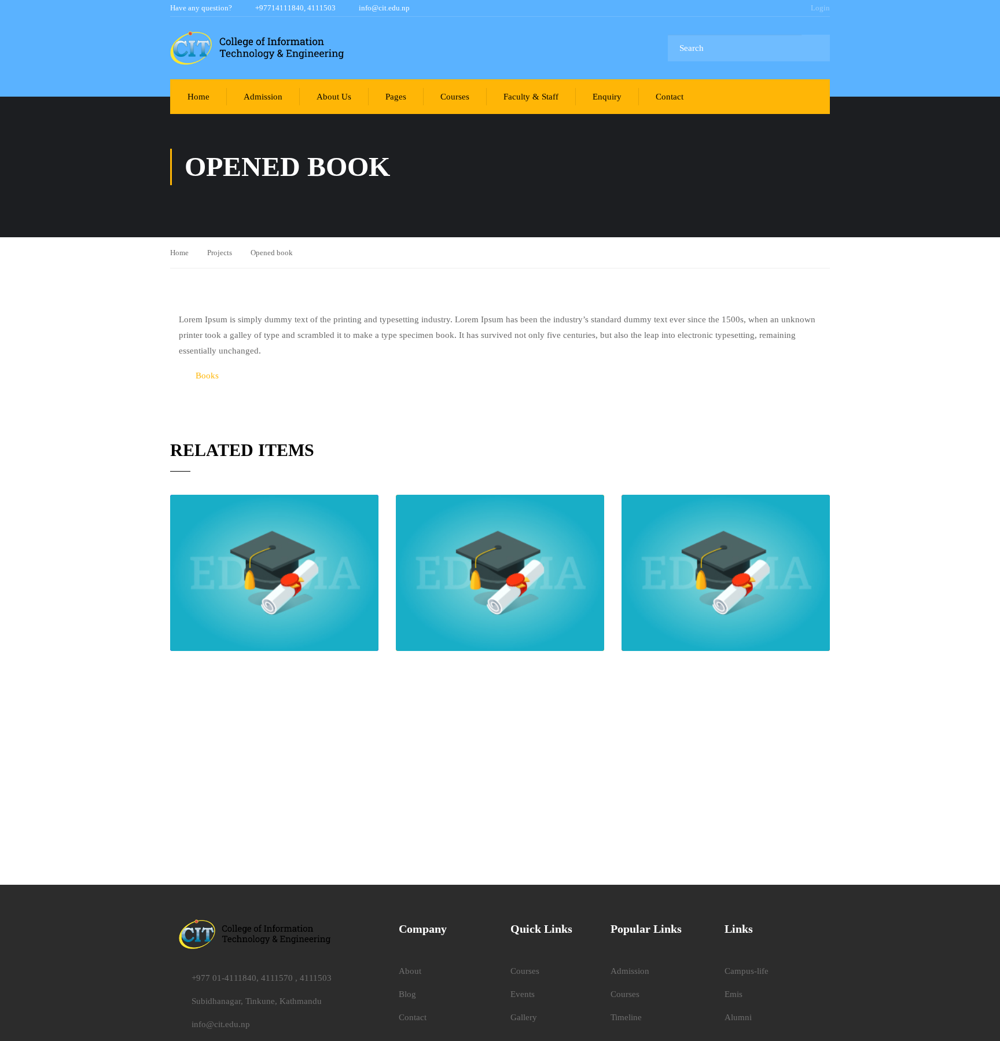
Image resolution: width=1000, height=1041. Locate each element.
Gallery (523, 1017)
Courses (454, 96)
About (410, 971)
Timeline (626, 1017)
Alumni (738, 1017)
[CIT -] (257, 48)
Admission (263, 96)
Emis (733, 994)
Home (198, 96)
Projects (219, 252)
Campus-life (747, 971)
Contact (669, 96)
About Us (334, 96)
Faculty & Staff (530, 96)
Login (820, 7)
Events (522, 994)
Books (207, 375)
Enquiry (607, 96)
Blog (407, 994)
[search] (816, 48)
